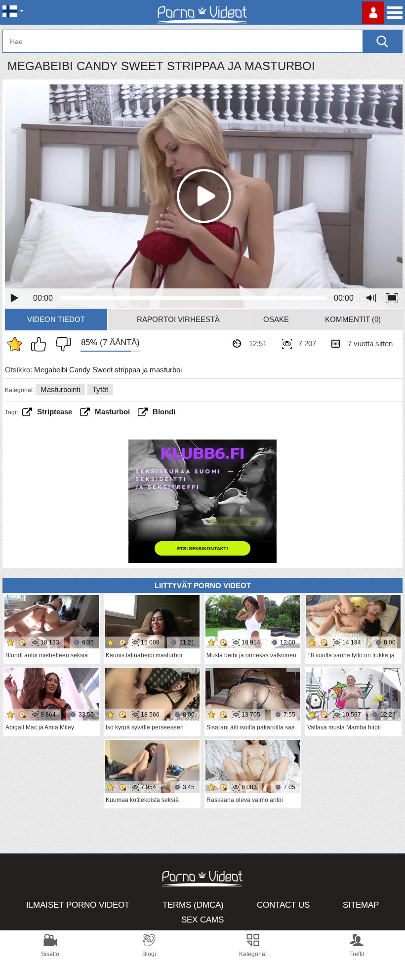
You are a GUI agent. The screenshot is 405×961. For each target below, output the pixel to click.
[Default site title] (202, 12)
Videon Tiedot (56, 319)
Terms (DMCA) (193, 905)
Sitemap (361, 905)
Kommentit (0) (353, 319)
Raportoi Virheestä (178, 319)
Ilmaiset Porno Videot (77, 905)
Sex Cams (202, 919)
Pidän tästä (41, 344)
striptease (54, 411)
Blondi (164, 411)
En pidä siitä (61, 344)
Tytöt (100, 389)
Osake (276, 319)
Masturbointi (60, 389)
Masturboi (112, 411)
